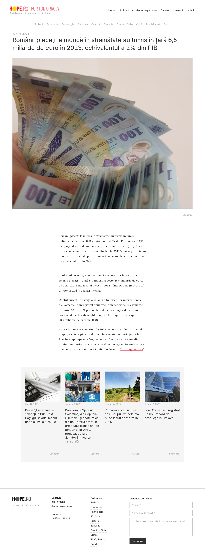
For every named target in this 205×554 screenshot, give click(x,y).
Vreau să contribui (183, 10)
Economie (52, 24)
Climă (139, 24)
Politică (39, 24)
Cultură (95, 24)
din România (126, 10)
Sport (167, 24)
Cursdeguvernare (132, 349)
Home (111, 10)
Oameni (165, 10)
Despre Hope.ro (60, 517)
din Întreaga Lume (146, 10)
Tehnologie (68, 24)
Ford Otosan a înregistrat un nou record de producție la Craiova (162, 414)
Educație (108, 24)
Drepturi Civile (125, 24)
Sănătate (83, 24)
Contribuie (137, 541)
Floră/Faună (153, 24)
